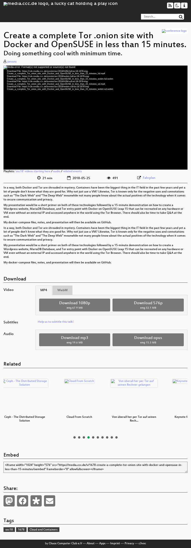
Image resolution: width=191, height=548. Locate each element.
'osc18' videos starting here (33, 171)
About (91, 543)
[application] (95, 118)
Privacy (129, 543)
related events (72, 171)
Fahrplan (149, 178)
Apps (102, 543)
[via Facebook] (22, 500)
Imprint (115, 543)
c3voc (142, 543)
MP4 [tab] (43, 290)
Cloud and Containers (44, 529)
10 (116, 437)
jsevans (12, 61)
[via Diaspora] (36, 500)
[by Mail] (49, 500)
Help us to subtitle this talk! (56, 322)
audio (56, 171)
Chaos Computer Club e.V (65, 543)
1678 (21, 529)
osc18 (9, 529)
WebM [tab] (62, 290)
